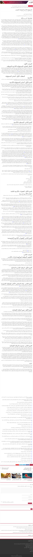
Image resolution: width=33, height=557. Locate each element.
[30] (31, 458)
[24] (25, 233)
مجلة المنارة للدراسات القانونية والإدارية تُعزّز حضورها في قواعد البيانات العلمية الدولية (22, 526)
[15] (25, 157)
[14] (23, 155)
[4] (31, 405)
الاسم (31, 494)
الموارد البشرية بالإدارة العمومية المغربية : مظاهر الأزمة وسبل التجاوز (16, 479)
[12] (22, 136)
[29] (22, 252)
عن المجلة (31, 542)
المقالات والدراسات (26, 7)
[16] (31, 427)
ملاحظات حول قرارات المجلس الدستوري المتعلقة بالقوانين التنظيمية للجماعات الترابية (5, 468)
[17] (29, 171)
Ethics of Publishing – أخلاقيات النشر (28, 547)
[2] (31, 399)
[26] (31, 451)
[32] (9, 292)
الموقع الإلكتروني (30, 499)
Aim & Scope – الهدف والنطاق (29, 546)
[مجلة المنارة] (16, 2)
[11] (31, 417)
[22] (31, 441)
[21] (31, 438)
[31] (26, 290)
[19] (13, 206)
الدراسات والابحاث (21, 7)
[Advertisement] (16, 517)
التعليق (31, 487)
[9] (12, 124)
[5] (6, 104)
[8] (31, 412)
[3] (15, 49)
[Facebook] (17, 555)
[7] (14, 108)
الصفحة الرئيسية (30, 7)
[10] (31, 415)
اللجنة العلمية (31, 551)
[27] (27, 250)
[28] (27, 251)
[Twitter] (16, 555)
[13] (24, 152)
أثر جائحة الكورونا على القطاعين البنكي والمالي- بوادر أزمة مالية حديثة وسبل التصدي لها (27, 480)
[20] (20, 214)
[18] (19, 201)
